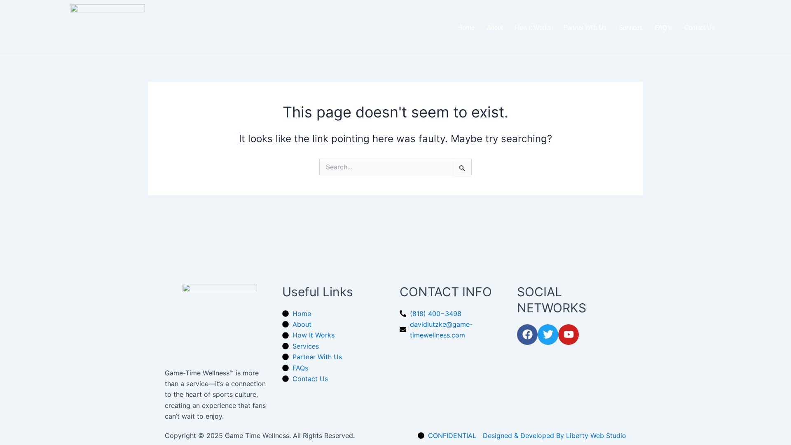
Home (466, 27)
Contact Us (699, 27)
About (495, 27)
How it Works (533, 27)
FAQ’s (663, 27)
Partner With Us (585, 27)
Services (631, 27)
